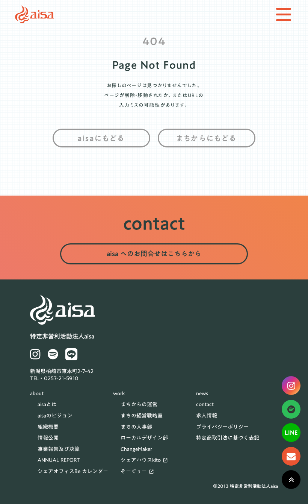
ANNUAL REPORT (59, 460)
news (202, 394)
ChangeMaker (136, 449)
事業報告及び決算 (59, 449)
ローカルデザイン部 (144, 438)
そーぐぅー (134, 471)
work (119, 394)
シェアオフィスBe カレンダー (73, 471)
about (37, 394)
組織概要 (48, 427)
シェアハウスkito (141, 460)
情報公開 (48, 438)
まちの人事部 (136, 427)
